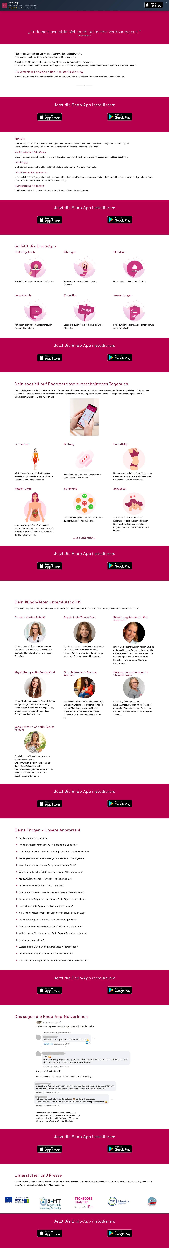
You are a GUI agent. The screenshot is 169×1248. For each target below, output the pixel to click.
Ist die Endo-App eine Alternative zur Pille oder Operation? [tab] (48, 919)
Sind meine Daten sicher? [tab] (31, 939)
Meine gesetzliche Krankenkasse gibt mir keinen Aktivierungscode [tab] (51, 858)
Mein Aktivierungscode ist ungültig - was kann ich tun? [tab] (45, 878)
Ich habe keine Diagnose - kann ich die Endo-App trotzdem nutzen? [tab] (52, 899)
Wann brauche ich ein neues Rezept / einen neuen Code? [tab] (47, 865)
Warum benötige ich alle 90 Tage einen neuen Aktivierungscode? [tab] (51, 871)
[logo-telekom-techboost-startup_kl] (84, 1202)
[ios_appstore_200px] (49, 117)
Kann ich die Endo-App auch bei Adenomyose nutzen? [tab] (46, 905)
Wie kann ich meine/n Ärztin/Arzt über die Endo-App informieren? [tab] (51, 926)
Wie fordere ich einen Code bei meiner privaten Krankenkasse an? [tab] (51, 892)
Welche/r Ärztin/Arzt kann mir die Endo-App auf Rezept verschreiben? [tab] (53, 933)
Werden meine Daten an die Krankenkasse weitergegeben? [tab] (48, 946)
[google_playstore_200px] (119, 117)
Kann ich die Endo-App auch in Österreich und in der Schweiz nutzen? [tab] (53, 960)
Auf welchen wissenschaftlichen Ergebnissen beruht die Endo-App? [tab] (52, 912)
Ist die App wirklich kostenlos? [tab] (34, 837)
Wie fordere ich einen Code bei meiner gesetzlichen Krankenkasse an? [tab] (54, 851)
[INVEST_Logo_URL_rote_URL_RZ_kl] (152, 1201)
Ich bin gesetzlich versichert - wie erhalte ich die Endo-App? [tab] (48, 844)
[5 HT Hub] (50, 1203)
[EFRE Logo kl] (17, 1199)
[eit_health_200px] (118, 1201)
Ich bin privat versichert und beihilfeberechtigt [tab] (41, 885)
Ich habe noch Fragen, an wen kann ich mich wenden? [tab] (46, 953)
